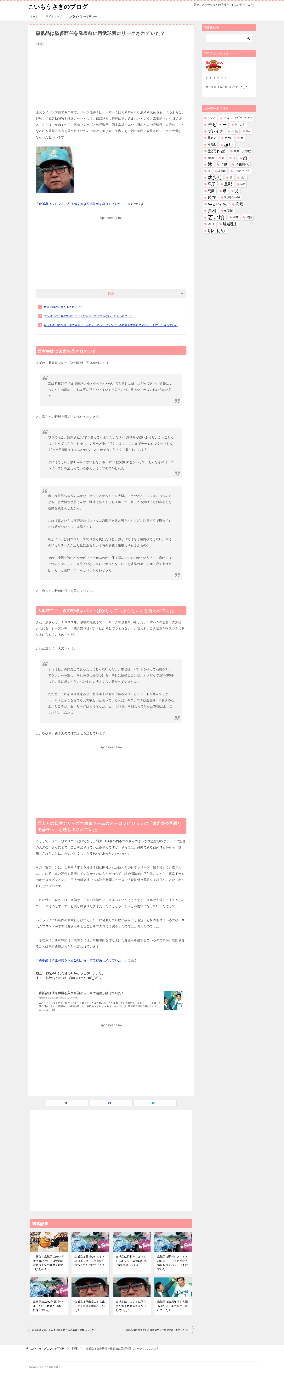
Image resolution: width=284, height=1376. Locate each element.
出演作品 (216, 150)
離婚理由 (230, 224)
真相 (212, 210)
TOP (47, 1348)
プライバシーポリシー (83, 16)
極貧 (243, 184)
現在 (212, 197)
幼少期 (215, 177)
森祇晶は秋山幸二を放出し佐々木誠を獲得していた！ (89, 1306)
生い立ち (217, 204)
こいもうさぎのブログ (58, 6)
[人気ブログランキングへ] (214, 69)
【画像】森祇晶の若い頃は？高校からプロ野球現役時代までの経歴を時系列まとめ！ (48, 1263)
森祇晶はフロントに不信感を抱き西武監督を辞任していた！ (131, 1306)
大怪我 (211, 158)
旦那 (228, 184)
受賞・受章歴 (242, 151)
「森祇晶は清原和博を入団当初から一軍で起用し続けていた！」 (82, 960)
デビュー (217, 124)
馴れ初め (216, 230)
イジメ (211, 118)
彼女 (243, 177)
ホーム (34, 16)
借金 (248, 131)
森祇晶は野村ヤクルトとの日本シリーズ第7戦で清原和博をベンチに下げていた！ (172, 1263)
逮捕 (249, 217)
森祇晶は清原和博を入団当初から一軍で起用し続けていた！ (81, 993)
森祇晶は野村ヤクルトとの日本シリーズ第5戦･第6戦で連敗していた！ (131, 1260)
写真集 (212, 144)
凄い (229, 144)
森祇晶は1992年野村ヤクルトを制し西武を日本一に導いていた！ (49, 1306)
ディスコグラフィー (238, 118)
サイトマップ (54, 16)
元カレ (228, 137)
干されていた (242, 170)
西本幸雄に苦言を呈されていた (63, 307)
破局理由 (229, 210)
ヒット (240, 125)
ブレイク (215, 131)
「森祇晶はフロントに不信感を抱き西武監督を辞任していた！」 (82, 204)
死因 (211, 191)
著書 (235, 217)
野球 (39, 44)
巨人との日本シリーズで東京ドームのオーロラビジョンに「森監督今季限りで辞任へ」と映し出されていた (111, 325)
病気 (239, 204)
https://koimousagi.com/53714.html (58, 998)
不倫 (234, 131)
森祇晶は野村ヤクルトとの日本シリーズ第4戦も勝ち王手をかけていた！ (89, 1260)
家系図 (222, 171)
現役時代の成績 (232, 197)
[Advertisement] (111, 76)
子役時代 (242, 164)
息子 (212, 184)
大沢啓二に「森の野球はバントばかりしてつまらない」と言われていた (88, 316)
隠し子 (211, 224)
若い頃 (216, 217)
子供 (223, 164)
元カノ (212, 137)
